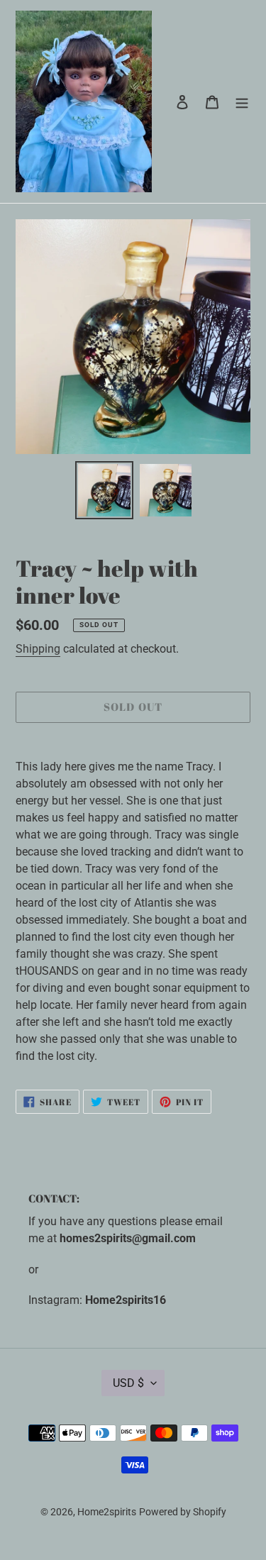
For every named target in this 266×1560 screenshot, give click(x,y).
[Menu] (242, 101)
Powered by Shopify (182, 1511)
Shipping (38, 648)
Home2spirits (106, 1511)
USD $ (128, 1383)
